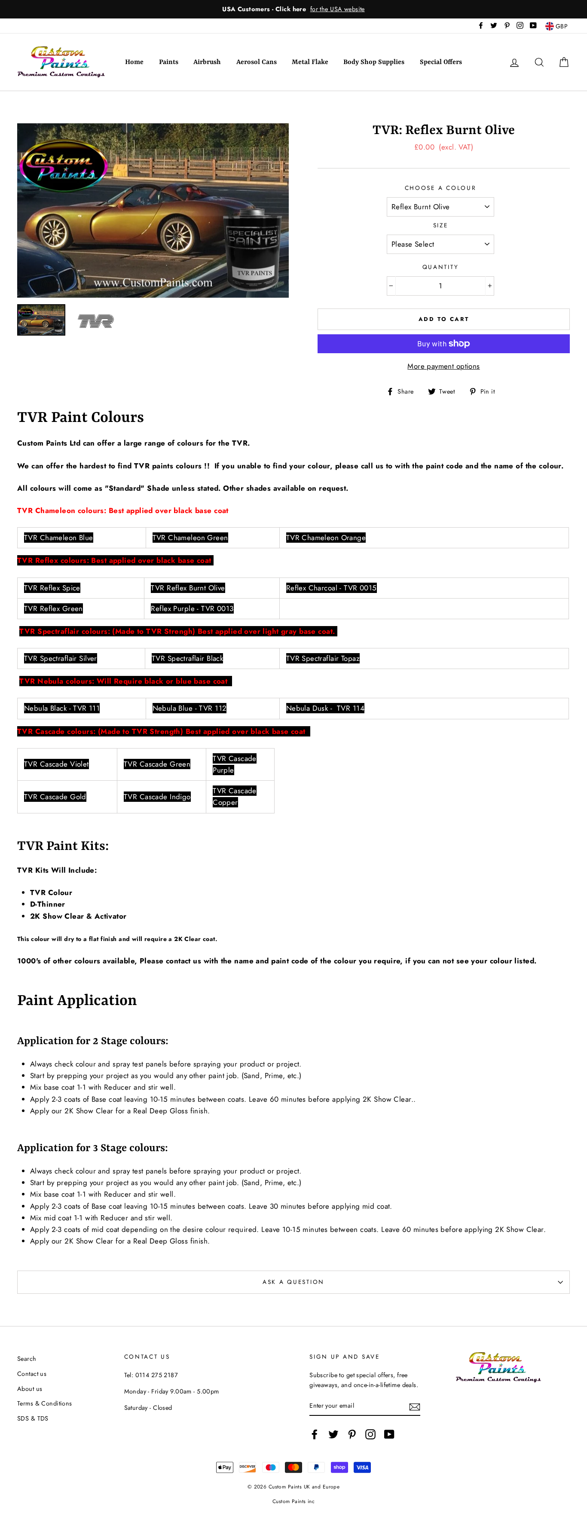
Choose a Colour (441, 187)
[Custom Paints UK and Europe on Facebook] (314, 1434)
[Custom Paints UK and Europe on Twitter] (333, 1434)
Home (134, 62)
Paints (168, 62)
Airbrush (207, 62)
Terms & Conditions (44, 1403)
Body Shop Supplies (373, 62)
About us (29, 1388)
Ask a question (293, 1281)
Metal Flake (310, 62)
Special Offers (441, 62)
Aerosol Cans (256, 62)
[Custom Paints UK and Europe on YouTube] (389, 1434)
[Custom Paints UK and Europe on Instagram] (370, 1434)
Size (440, 225)
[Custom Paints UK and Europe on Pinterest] (352, 1434)
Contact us (31, 1373)
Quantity (440, 267)
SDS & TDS (33, 1418)
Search (27, 1358)
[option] (293, 9)
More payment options (443, 366)
